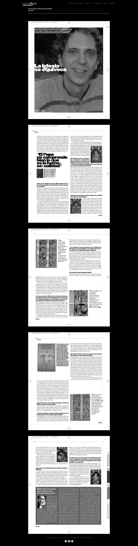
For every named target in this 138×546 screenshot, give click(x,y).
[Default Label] (69, 541)
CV (92, 3)
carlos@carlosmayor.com (78, 537)
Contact (105, 3)
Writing (80, 3)
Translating (72, 3)
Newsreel (98, 3)
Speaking (87, 3)
